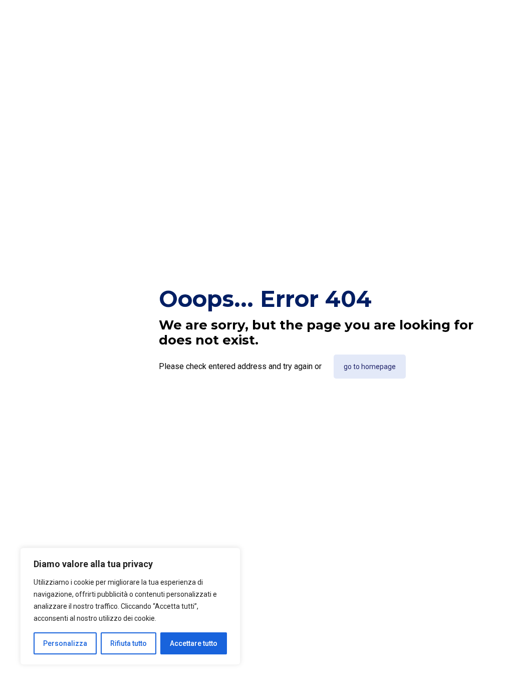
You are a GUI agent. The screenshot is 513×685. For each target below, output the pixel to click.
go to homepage (370, 367)
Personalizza (65, 643)
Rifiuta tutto (128, 643)
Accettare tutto (193, 643)
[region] (130, 606)
